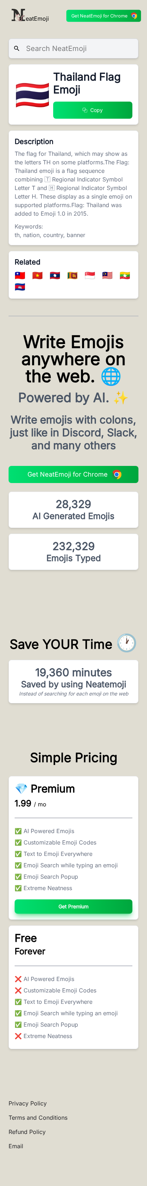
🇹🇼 (21, 275)
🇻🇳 (38, 275)
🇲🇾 (108, 275)
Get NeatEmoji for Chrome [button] (99, 16)
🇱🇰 (73, 275)
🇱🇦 (56, 275)
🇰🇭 (20, 287)
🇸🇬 (91, 275)
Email (16, 1146)
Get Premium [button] (73, 906)
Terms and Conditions (38, 1117)
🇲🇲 (125, 275)
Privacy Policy (28, 1103)
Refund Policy (27, 1131)
